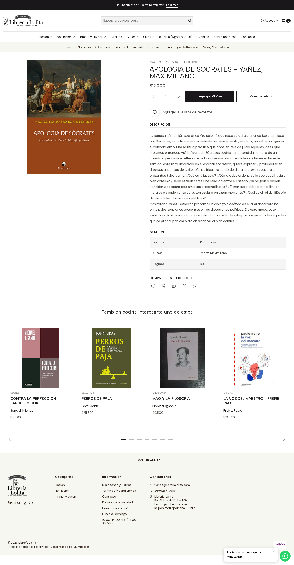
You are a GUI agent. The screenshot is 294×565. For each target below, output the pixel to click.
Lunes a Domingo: (114, 514)
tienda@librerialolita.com (172, 485)
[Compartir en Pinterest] (184, 286)
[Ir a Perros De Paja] (111, 358)
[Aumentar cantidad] (178, 96)
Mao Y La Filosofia (171, 398)
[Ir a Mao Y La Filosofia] (182, 358)
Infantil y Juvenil (91, 37)
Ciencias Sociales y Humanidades (121, 47)
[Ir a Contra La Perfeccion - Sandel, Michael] (40, 358)
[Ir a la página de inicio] (23, 20)
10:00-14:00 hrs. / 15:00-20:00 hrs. (120, 522)
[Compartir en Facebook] (153, 286)
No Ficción (64, 37)
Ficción (44, 37)
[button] (123, 439)
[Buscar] (189, 20)
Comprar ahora (261, 96)
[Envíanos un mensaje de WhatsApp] (285, 556)
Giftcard (133, 37)
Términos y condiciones (119, 491)
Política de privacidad (117, 502)
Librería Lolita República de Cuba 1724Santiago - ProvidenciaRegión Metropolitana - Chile (174, 502)
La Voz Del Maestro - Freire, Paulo (251, 400)
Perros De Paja (96, 398)
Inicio (68, 47)
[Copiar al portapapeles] (194, 286)
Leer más (172, 5)
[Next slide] (283, 439)
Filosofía (156, 47)
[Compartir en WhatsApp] (174, 286)
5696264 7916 (164, 491)
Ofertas (116, 37)
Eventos (203, 37)
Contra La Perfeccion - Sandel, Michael (34, 400)
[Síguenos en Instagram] (25, 503)
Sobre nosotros (225, 37)
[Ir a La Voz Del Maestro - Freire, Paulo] (253, 358)
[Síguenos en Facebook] (31, 503)
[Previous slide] (11, 439)
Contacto (248, 37)
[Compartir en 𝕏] (163, 286)
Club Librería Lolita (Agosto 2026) (167, 37)
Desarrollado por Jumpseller (69, 547)
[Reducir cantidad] (153, 96)
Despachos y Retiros (117, 485)
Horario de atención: (116, 508)
